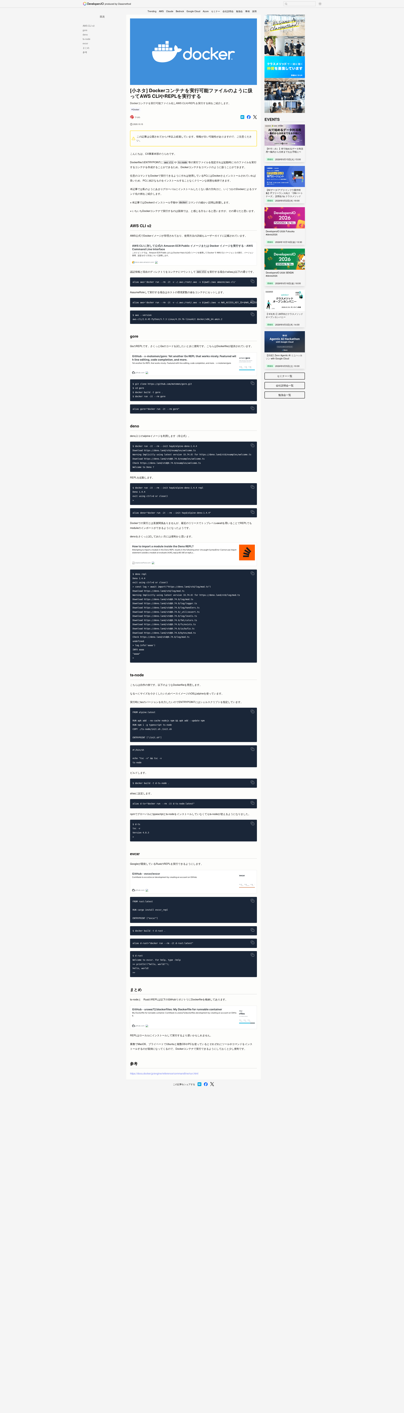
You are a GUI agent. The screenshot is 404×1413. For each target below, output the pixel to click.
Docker (136, 109)
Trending (152, 11)
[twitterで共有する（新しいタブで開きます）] (255, 117)
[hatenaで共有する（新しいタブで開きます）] (242, 117)
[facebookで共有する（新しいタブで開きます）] (249, 117)
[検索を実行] (286, 4)
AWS (161, 11)
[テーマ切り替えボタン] (320, 4)
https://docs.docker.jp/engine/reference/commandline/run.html (164, 1073)
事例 (247, 11)
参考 (85, 52)
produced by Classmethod (118, 3)
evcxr (85, 43)
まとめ (86, 47)
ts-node (86, 38)
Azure (206, 11)
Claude (169, 11)
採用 (254, 11)
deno (85, 34)
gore (85, 30)
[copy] (252, 281)
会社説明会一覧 (285, 385)
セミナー (215, 11)
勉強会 (239, 11)
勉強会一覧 (284, 395)
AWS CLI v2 (89, 25)
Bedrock (180, 11)
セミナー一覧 (284, 376)
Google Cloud (193, 11)
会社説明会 (228, 11)
